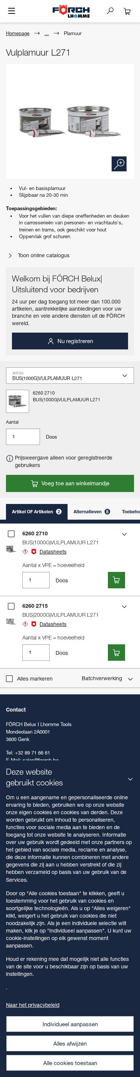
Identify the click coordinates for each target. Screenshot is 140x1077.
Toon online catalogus (42, 255)
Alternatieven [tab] (91, 511)
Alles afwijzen (70, 1043)
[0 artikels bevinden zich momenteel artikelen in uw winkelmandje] (127, 11)
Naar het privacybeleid (32, 1005)
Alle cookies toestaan (70, 1062)
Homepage (17, 33)
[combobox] (73, 378)
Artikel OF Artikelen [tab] (36, 511)
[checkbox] (11, 533)
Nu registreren (74, 340)
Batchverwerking (103, 678)
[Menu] (11, 11)
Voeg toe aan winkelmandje (74, 483)
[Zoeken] (113, 10)
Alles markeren (35, 678)
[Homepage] (71, 11)
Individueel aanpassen (70, 1024)
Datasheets (53, 551)
